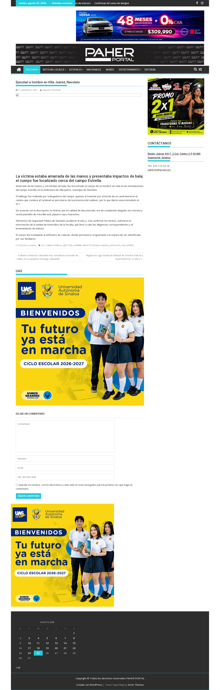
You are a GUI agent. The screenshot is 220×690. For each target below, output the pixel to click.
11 (38, 643)
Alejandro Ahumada (51, 90)
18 (38, 648)
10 (29, 643)
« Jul (18, 667)
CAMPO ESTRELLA (54, 245)
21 (65, 648)
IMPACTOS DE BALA (91, 245)
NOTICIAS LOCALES (53, 69)
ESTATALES (75, 69)
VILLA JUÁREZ (128, 245)
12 (47, 643)
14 (65, 643)
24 (29, 653)
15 (74, 643)
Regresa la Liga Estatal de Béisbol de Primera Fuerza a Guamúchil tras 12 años (114, 257)
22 (74, 648)
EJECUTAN (67, 245)
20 (56, 648)
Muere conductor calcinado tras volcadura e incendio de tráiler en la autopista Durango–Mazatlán (47, 257)
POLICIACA (32, 69)
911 (43, 245)
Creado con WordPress (89, 684)
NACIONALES (94, 69)
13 (56, 643)
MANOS (105, 245)
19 (47, 648)
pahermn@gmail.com (159, 169)
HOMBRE (77, 245)
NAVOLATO (115, 245)
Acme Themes (136, 684)
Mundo (110, 69)
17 (29, 648)
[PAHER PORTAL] (19, 69)
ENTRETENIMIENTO (129, 69)
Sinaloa (32, 245)
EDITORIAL (150, 69)
